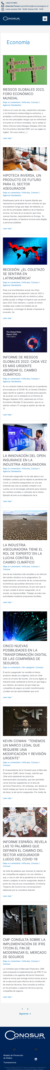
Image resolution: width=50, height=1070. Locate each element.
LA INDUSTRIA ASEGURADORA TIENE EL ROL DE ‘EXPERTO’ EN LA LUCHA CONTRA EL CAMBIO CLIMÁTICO (23, 553)
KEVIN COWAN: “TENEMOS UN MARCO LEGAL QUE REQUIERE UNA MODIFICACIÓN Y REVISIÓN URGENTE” (24, 749)
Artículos (26, 102)
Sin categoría (28, 667)
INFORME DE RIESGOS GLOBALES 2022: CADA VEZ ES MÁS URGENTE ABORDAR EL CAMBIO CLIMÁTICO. (25, 365)
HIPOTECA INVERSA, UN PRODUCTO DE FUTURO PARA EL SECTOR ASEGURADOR (22, 181)
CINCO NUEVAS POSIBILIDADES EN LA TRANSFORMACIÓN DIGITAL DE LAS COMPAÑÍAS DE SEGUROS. (25, 654)
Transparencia (9, 1062)
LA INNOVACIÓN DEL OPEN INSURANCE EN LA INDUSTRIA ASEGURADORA (24, 460)
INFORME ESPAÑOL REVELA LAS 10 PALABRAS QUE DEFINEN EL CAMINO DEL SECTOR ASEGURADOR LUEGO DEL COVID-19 (25, 850)
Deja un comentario (11, 102)
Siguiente (25, 1013)
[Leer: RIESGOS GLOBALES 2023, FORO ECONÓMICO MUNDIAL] (25, 70)
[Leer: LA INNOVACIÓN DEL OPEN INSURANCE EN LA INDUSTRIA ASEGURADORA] (25, 437)
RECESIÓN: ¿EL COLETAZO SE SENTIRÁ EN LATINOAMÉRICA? (24, 274)
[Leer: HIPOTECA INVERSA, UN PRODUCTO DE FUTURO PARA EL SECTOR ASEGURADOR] (25, 159)
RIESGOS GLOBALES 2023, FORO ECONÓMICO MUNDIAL (24, 93)
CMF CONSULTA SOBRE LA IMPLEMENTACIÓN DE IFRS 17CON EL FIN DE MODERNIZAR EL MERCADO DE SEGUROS (25, 948)
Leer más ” (7, 138)
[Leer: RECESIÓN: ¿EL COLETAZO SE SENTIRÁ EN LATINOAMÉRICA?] (25, 251)
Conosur (35, 102)
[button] (45, 18)
